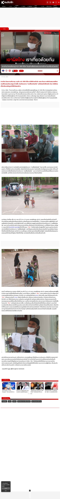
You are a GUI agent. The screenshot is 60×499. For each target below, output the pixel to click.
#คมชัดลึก (4, 401)
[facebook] (47, 2)
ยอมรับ (6, 488)
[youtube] (53, 2)
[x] (50, 2)
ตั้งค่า (6, 490)
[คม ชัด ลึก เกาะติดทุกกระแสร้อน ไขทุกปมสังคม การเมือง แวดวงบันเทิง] (30, 2)
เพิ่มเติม (3, 486)
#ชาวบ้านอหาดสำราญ (36, 401)
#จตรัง (14, 401)
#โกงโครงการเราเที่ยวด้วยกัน (24, 401)
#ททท (9, 401)
